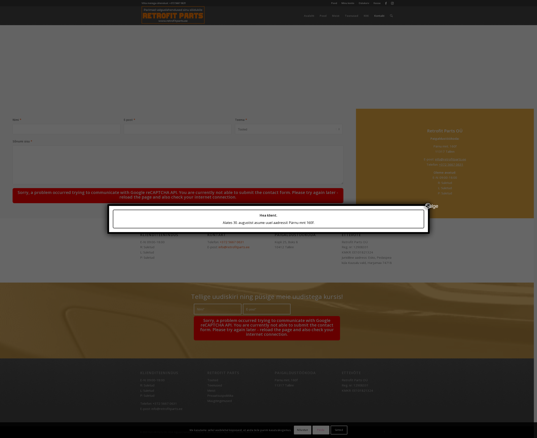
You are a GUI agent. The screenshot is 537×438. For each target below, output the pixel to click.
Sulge (428, 206)
